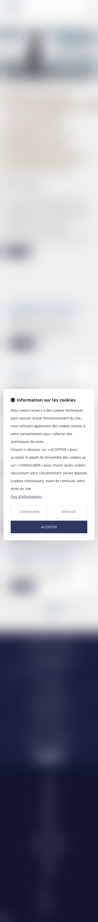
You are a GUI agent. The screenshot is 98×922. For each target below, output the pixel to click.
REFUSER (69, 511)
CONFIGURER (29, 511)
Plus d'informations (26, 496)
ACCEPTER (49, 527)
